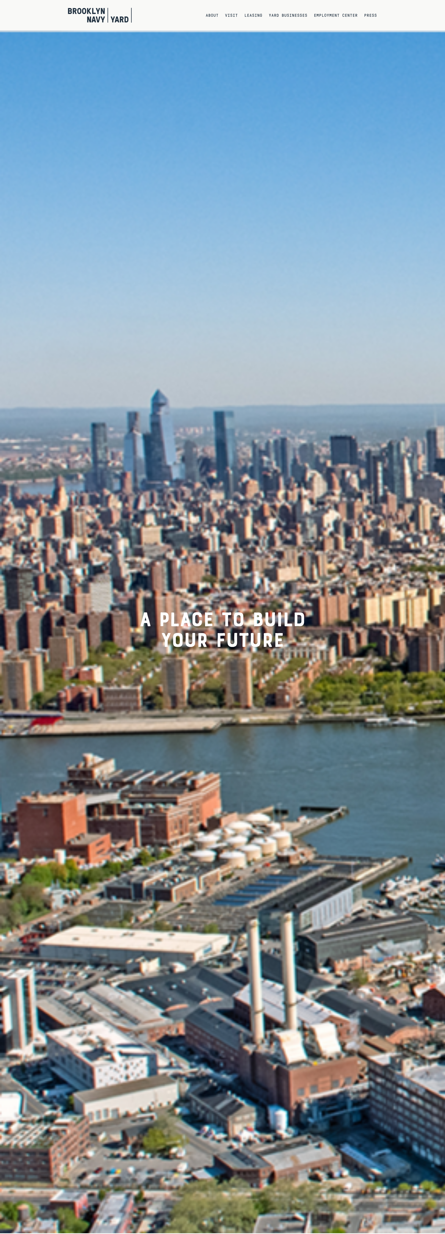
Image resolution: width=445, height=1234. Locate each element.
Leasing (253, 15)
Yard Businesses (288, 15)
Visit (231, 15)
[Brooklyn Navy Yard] (100, 15)
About (212, 15)
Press (370, 15)
